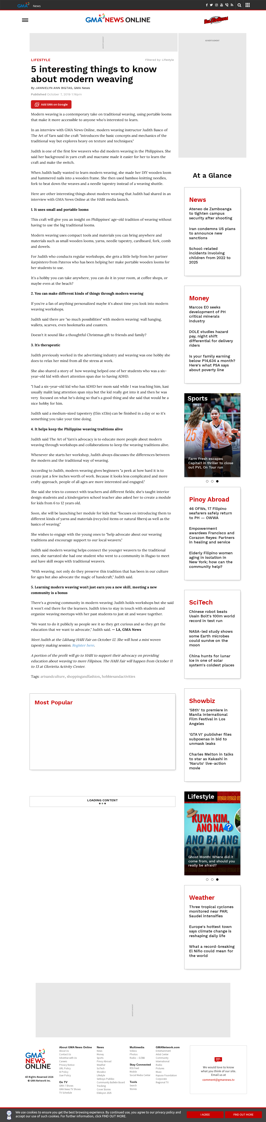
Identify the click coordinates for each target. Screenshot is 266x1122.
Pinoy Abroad (104, 1061)
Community (162, 1058)
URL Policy (65, 1068)
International (162, 1061)
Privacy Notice (66, 1065)
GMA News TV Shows (70, 1089)
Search (133, 1085)
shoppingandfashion (83, 676)
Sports (100, 1058)
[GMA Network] (23, 4)
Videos (133, 1051)
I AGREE (205, 1114)
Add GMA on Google (52, 104)
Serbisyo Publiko (105, 1079)
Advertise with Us (68, 1058)
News (37, 6)
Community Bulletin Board (111, 1082)
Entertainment (163, 1051)
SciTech (101, 1068)
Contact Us (65, 1054)
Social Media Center (140, 1075)
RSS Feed (134, 1068)
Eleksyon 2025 (104, 1093)
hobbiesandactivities (118, 676)
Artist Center (162, 1054)
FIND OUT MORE (243, 1114)
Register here (83, 645)
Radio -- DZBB (137, 1058)
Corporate (161, 1079)
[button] (207, 481)
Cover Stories (104, 1089)
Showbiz (101, 1072)
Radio (159, 1065)
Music (159, 1072)
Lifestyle (101, 1075)
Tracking (101, 1086)
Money (100, 1054)
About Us (64, 1051)
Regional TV (162, 1082)
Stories (133, 1089)
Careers (63, 1061)
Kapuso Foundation (166, 1075)
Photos (133, 1054)
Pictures (160, 1068)
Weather (101, 1065)
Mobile (133, 1071)
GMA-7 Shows (66, 1085)
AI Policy (63, 1072)
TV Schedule (65, 1092)
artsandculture (53, 676)
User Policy (65, 1075)
